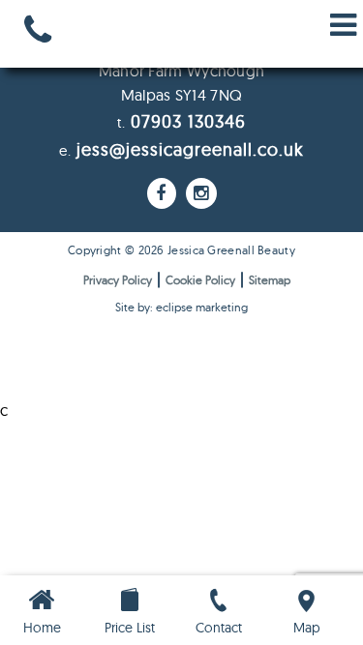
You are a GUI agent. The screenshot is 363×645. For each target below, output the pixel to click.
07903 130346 (188, 121)
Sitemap (269, 280)
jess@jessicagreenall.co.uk (190, 149)
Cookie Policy (200, 280)
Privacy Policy (117, 280)
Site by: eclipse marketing (181, 307)
